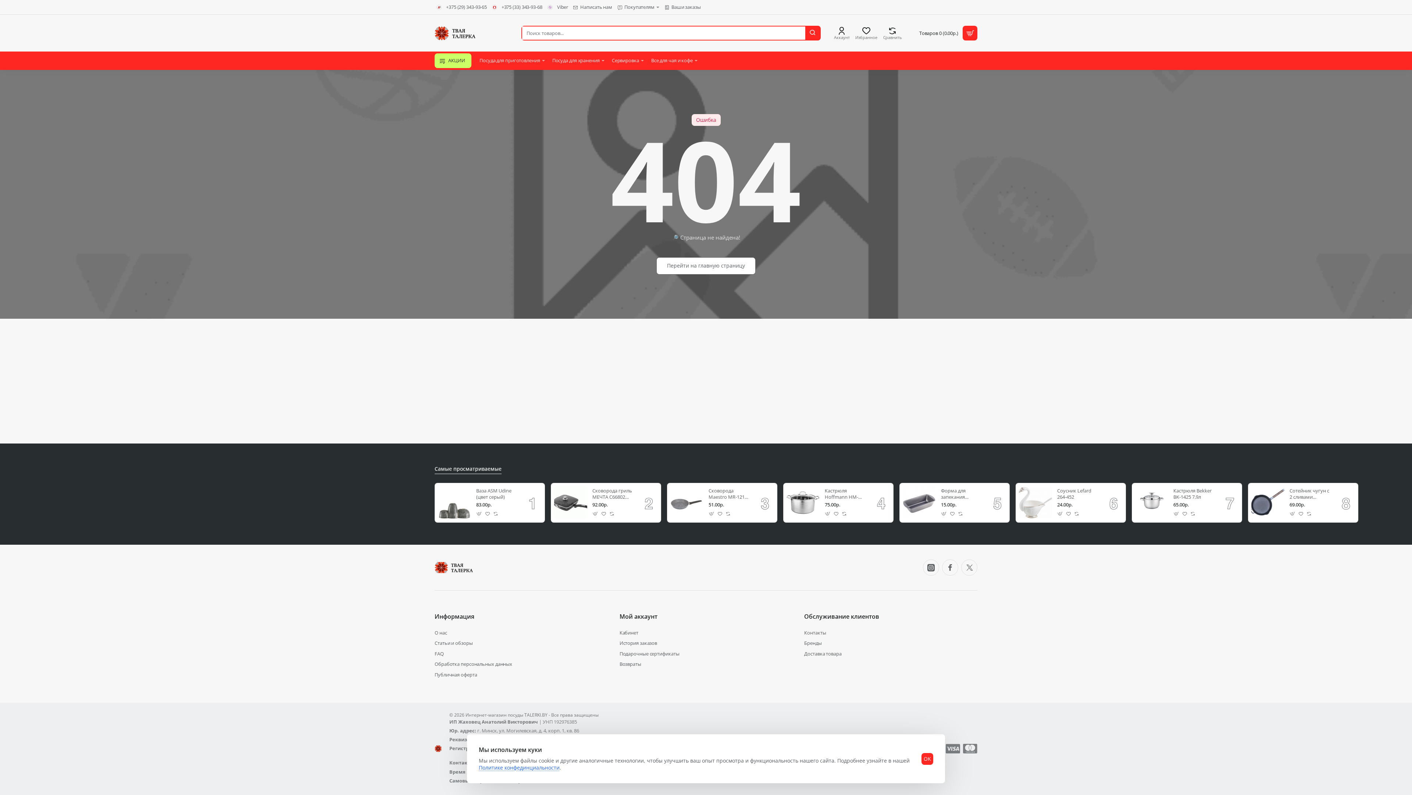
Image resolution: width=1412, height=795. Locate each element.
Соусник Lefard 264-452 (1074, 494)
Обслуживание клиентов (841, 617)
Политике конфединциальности (519, 767)
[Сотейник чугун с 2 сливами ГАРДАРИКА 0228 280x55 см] (1267, 502)
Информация (454, 617)
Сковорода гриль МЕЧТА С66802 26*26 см (612, 494)
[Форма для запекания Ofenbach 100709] (919, 502)
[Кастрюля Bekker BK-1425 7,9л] (1151, 502)
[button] (479, 514)
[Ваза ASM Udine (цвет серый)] (454, 502)
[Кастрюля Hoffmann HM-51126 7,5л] (803, 502)
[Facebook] (950, 567)
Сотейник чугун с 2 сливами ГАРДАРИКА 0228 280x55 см (1309, 494)
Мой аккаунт (638, 617)
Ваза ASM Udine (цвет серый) (493, 494)
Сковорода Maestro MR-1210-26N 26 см (729, 494)
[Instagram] (931, 567)
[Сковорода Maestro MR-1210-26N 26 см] (686, 502)
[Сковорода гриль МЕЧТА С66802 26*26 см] (570, 502)
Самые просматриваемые (468, 469)
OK (927, 758)
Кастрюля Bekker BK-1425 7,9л (1192, 494)
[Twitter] (969, 567)
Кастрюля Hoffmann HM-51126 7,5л (841, 494)
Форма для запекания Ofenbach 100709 (960, 494)
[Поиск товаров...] (812, 33)
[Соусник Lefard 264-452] (1035, 502)
